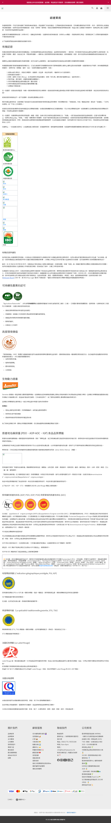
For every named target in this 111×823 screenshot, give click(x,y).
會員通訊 (11, 750)
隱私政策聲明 (37, 769)
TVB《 (84, 742)
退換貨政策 (36, 758)
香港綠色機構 (86, 774)
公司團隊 (11, 742)
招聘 (9, 758)
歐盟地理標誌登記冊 (46, 565)
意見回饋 (36, 755)
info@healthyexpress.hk (66, 750)
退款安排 (36, 761)
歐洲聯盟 (6, 199)
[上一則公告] (3, 2)
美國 (4, 230)
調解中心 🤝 (37, 747)
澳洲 (4, 183)
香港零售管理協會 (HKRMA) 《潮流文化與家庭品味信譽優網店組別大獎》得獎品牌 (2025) (92, 736)
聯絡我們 (60, 734)
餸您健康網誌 (12, 752)
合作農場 (11, 739)
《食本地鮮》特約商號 (89, 771)
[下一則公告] (108, 2)
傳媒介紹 (11, 747)
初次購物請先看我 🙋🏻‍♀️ (40, 734)
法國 (4, 204)
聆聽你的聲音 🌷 (38, 750)
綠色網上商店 (86, 747)
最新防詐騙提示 (71, 812)
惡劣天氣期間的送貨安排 (41, 763)
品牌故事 (11, 734)
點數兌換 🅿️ (37, 744)
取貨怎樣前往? (62, 752)
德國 (4, 219)
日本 (4, 224)
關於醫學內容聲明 (39, 766)
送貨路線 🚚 (37, 736)
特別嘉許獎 (93, 744)
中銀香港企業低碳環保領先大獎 (92, 750)
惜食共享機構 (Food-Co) (90, 777)
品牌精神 (11, 736)
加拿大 (5, 194)
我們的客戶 (11, 744)
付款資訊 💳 (37, 742)
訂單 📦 (35, 739)
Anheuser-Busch (8, 278)
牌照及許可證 (86, 785)
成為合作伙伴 (12, 755)
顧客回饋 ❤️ (37, 752)
